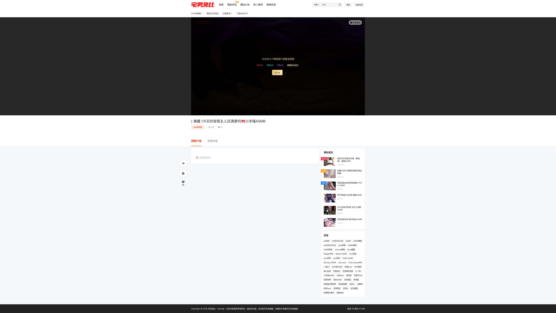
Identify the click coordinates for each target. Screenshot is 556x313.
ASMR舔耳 (328, 249)
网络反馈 (271, 4)
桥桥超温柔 (342, 284)
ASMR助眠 (196, 13)
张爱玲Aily (358, 275)
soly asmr (342, 262)
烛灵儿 (352, 284)
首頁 (221, 4)
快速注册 (359, 5)
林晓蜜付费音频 (330, 284)
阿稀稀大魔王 (329, 293)
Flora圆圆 (351, 249)
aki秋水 (327, 241)
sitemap (220, 308)
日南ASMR (337, 280)
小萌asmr (340, 275)
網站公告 (245, 4)
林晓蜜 (356, 280)
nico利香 (352, 254)
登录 (348, 5)
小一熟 (358, 271)
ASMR (348, 241)
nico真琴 (327, 258)
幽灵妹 (349, 275)
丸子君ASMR (337, 267)
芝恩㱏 (345, 288)
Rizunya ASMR (330, 262)
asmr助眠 (342, 245)
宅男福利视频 (348, 271)
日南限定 (347, 280)
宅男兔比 (336, 271)
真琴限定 (337, 288)
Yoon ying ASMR (355, 262)
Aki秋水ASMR (337, 241)
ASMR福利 (352, 245)
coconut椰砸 (340, 249)
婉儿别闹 (327, 271)
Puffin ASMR (348, 258)
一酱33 (327, 267)
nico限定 (336, 258)
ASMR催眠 (357, 241)
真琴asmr (327, 288)
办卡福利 (358, 267)
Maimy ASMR (341, 254)
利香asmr (348, 267)
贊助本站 (232, 3)
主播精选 (226, 13)
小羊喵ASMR (329, 275)
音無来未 (340, 293)
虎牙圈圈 (354, 288)
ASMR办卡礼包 (330, 245)
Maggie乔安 (328, 254)
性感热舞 (327, 280)
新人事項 (258, 4)
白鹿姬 (359, 284)
